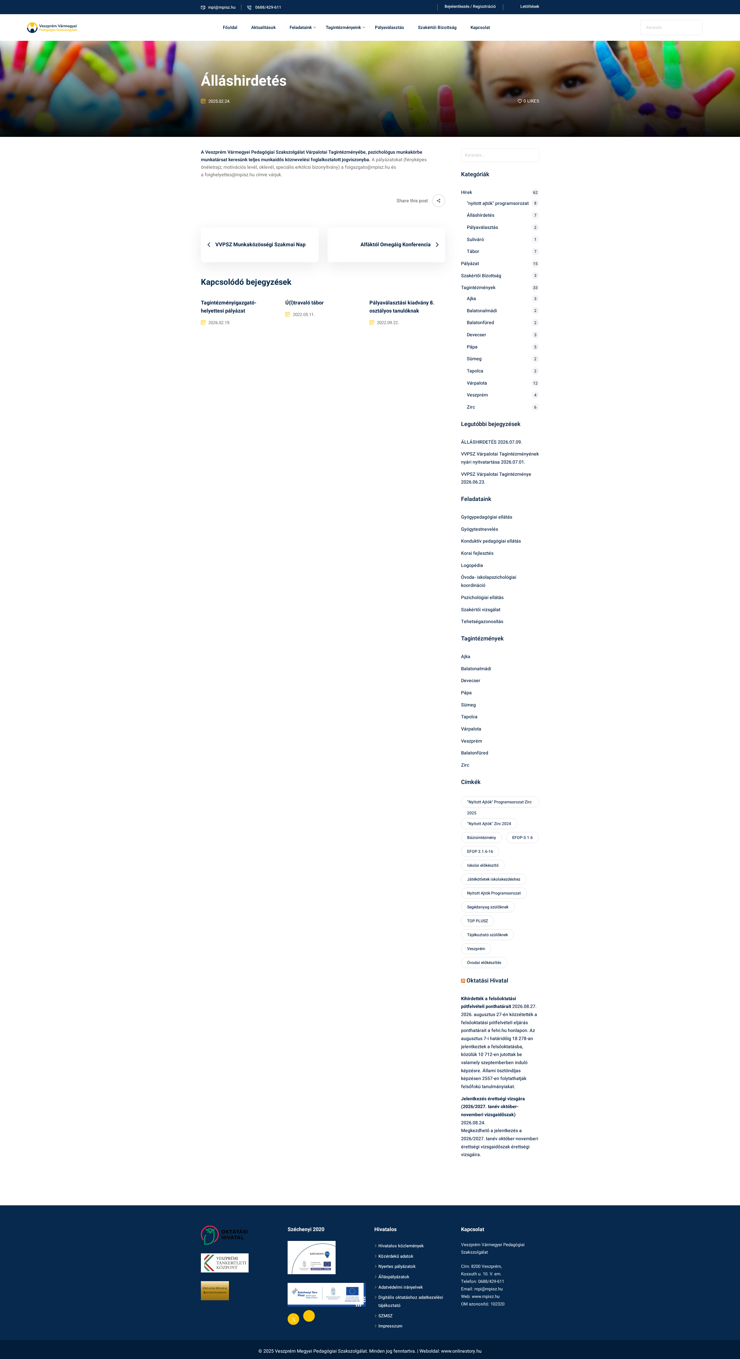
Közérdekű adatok (395, 1256)
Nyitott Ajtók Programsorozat (494, 893)
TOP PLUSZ (477, 921)
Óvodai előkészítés (484, 963)
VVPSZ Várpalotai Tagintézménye (496, 474)
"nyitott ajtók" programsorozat (498, 203)
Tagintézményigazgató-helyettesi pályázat (228, 307)
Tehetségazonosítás (482, 621)
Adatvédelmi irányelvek (400, 1287)
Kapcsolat (480, 27)
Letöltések (529, 6)
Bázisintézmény (481, 838)
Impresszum (390, 1326)
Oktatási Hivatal (487, 980)
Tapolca (475, 371)
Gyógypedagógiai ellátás (486, 517)
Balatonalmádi (482, 310)
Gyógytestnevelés (479, 529)
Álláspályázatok (393, 1277)
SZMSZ (385, 1316)
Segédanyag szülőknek (487, 907)
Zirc (471, 407)
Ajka (471, 298)
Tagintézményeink (343, 27)
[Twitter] (293, 1319)
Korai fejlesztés (477, 553)
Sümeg (474, 358)
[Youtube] (309, 1316)
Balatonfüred (480, 322)
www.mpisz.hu (486, 1296)
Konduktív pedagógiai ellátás (491, 541)
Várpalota (477, 383)
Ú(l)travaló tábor (304, 303)
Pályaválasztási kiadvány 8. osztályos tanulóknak (401, 307)
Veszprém (477, 395)
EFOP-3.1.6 (522, 838)
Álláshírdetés (480, 215)
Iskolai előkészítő (483, 865)
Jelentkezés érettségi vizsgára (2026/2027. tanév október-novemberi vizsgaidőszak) (493, 1106)
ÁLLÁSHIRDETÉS (479, 442)
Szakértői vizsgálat (480, 609)
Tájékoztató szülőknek (487, 935)
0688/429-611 (267, 7)
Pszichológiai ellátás (482, 597)
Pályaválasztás (389, 27)
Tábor (473, 251)
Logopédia (472, 565)
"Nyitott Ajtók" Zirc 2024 (489, 824)
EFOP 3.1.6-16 (480, 852)
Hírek (466, 192)
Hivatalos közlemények (401, 1246)
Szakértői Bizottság (437, 27)
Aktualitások (263, 27)
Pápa (472, 347)
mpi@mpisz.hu (222, 7)
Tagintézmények (478, 287)
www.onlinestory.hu (461, 1351)
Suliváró (475, 239)
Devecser (476, 334)
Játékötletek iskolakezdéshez (493, 879)
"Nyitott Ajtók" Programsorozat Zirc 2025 (499, 803)
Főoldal (230, 27)
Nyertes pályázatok (397, 1266)
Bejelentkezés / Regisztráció (470, 6)
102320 (497, 1304)
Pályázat (470, 263)
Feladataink (301, 27)
